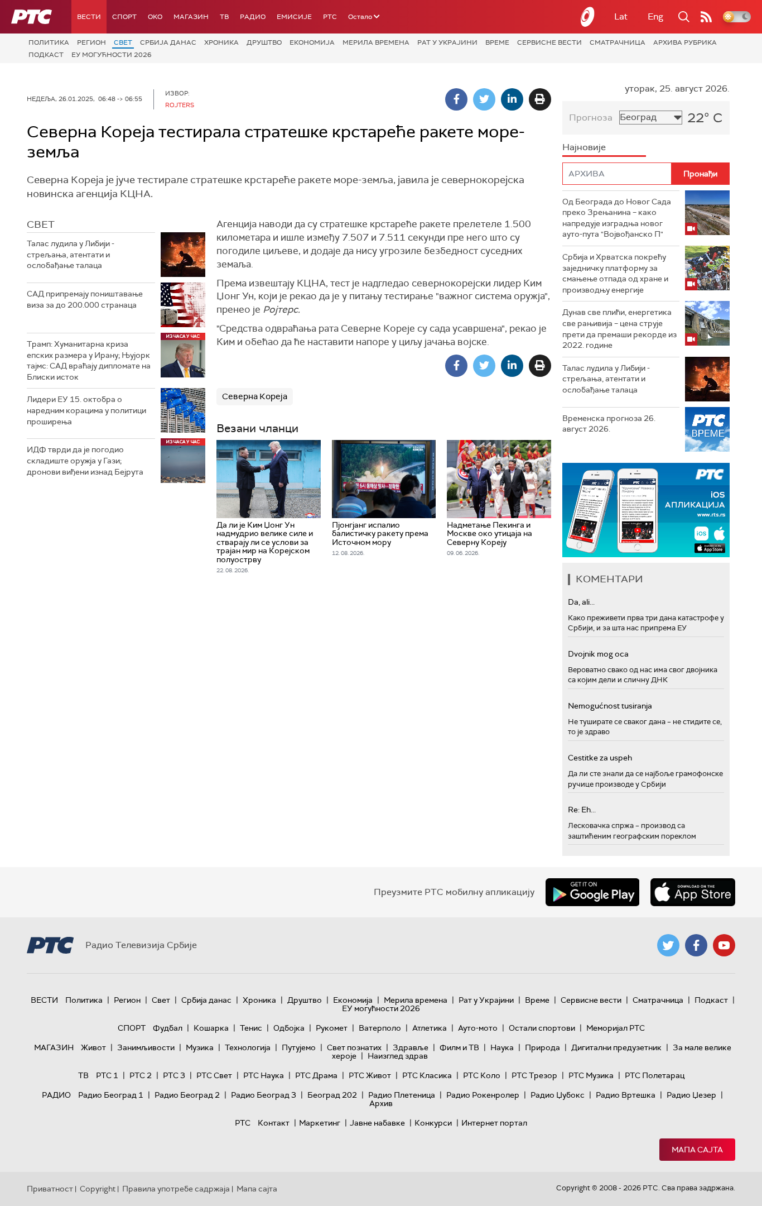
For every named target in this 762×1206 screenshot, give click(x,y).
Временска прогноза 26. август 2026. (608, 423)
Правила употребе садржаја (176, 1189)
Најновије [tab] (584, 147)
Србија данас (168, 42)
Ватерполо (380, 1028)
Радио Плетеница (401, 1095)
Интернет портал (494, 1123)
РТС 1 (107, 1075)
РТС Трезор (534, 1075)
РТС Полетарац (654, 1075)
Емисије (294, 16)
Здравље (410, 1047)
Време (497, 42)
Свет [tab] (41, 224)
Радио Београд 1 (110, 1095)
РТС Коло (481, 1075)
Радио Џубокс (557, 1095)
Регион (91, 42)
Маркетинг (319, 1123)
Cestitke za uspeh (600, 758)
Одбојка (289, 1028)
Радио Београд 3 (263, 1095)
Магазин (191, 16)
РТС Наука (263, 1075)
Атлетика (429, 1028)
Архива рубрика (685, 42)
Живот (93, 1047)
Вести (89, 16)
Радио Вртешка (625, 1095)
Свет (123, 42)
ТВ (224, 16)
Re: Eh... (582, 810)
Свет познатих (354, 1047)
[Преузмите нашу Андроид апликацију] (592, 892)
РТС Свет (214, 1075)
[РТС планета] (588, 17)
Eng (655, 16)
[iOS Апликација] (646, 510)
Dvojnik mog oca (598, 654)
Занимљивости (146, 1047)
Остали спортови (542, 1028)
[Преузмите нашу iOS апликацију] (692, 892)
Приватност (50, 1189)
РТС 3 (174, 1075)
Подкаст (46, 54)
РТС (330, 16)
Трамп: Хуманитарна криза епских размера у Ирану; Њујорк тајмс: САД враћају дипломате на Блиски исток (89, 360)
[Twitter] (484, 99)
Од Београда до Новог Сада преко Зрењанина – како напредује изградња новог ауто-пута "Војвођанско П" (616, 218)
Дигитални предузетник (616, 1047)
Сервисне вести (549, 42)
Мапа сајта (697, 1150)
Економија (312, 42)
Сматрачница (617, 42)
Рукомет (332, 1028)
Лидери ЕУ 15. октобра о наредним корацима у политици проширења (86, 410)
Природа (542, 1047)
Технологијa (248, 1047)
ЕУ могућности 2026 (111, 54)
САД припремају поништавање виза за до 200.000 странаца (85, 299)
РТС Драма (316, 1075)
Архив (381, 1103)
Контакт (274, 1123)
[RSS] (706, 17)
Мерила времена (376, 42)
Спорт (124, 16)
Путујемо (299, 1047)
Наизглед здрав (398, 1056)
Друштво (264, 42)
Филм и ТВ (459, 1047)
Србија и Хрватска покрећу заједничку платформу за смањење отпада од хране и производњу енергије (615, 273)
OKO (155, 16)
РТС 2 (140, 1075)
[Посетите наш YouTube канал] (724, 945)
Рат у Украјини (447, 42)
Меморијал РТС (615, 1028)
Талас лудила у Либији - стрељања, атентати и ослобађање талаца (70, 254)
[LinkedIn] (512, 99)
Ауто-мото (478, 1028)
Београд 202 (332, 1095)
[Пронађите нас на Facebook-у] (696, 945)
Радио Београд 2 (187, 1095)
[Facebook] (456, 99)
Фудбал (167, 1028)
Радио (253, 16)
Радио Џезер (691, 1095)
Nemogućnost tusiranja (610, 706)
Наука (502, 1047)
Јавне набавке (377, 1123)
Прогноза (591, 117)
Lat (621, 16)
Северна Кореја (254, 396)
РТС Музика (591, 1075)
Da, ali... (581, 602)
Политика (48, 42)
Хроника (221, 42)
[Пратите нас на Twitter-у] (668, 945)
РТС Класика (427, 1075)
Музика (200, 1047)
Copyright (97, 1189)
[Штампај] (540, 99)
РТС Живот (370, 1075)
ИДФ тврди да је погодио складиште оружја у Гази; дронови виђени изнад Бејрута (85, 460)
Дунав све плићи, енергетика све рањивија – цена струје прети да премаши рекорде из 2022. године (619, 328)
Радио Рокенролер (482, 1095)
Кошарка (211, 1028)
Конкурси (433, 1123)
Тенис (251, 1028)
